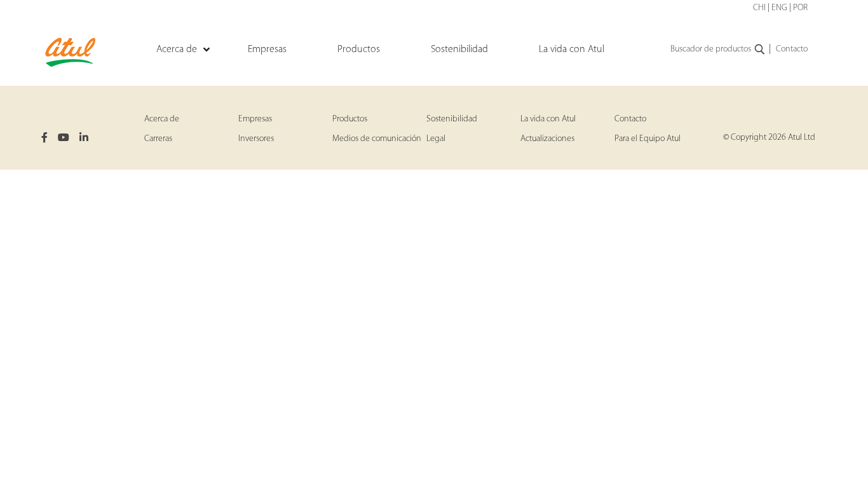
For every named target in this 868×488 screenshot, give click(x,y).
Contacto (792, 49)
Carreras (158, 139)
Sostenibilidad (451, 119)
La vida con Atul (548, 119)
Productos (349, 119)
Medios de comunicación (376, 139)
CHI (759, 8)
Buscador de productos (710, 49)
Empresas (255, 119)
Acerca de (161, 119)
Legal (435, 139)
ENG (779, 8)
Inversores (256, 139)
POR (800, 8)
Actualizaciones (547, 139)
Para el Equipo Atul (647, 139)
